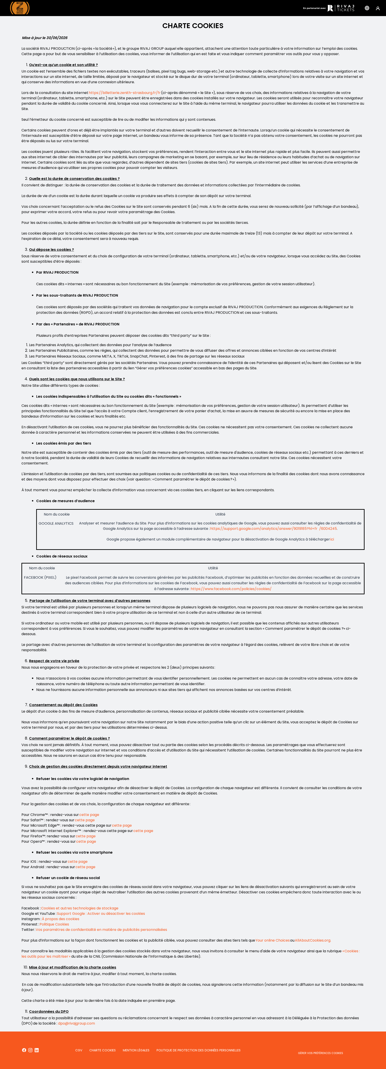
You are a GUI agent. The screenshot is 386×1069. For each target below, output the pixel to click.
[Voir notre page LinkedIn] (36, 1050)
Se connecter (378, 8)
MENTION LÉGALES (136, 1050)
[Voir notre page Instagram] (30, 1050)
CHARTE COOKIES (102, 1050)
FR (367, 8)
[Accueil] (19, 8)
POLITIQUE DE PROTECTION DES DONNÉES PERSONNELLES (199, 1050)
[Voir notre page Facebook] (24, 1050)
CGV (78, 1050)
